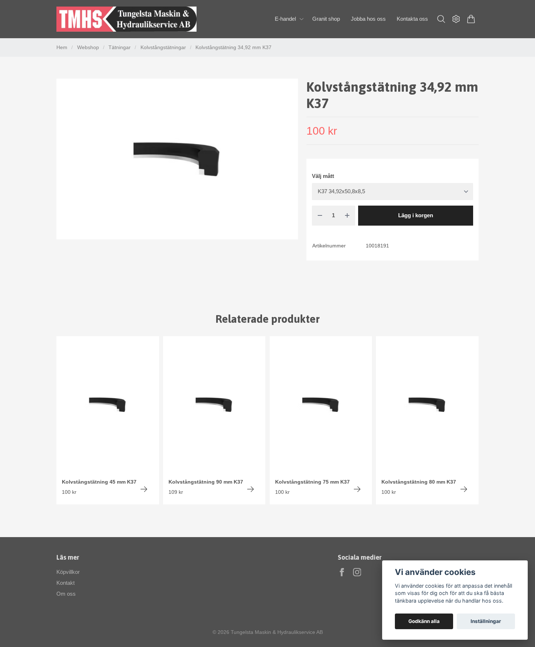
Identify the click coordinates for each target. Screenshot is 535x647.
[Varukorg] (471, 19)
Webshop (88, 47)
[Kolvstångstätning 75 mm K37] (357, 489)
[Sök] (440, 19)
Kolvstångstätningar (163, 47)
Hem (61, 47)
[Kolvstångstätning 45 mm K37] (144, 489)
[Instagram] (357, 572)
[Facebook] (342, 572)
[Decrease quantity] (320, 215)
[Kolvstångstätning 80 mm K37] (464, 489)
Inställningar (486, 621)
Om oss (66, 594)
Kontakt (65, 583)
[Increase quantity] (347, 215)
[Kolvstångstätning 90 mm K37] (250, 489)
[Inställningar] (456, 19)
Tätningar (119, 47)
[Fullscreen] (177, 159)
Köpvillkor (68, 572)
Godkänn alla (424, 621)
